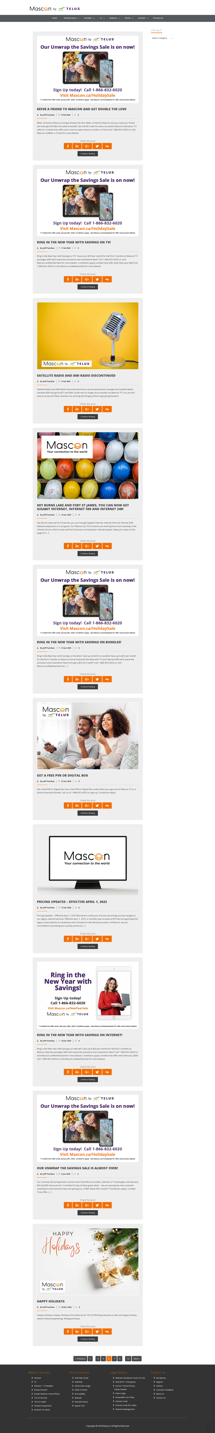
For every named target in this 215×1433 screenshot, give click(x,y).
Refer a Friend (81, 1390)
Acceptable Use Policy (124, 1397)
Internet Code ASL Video (125, 1405)
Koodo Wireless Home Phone (47, 1394)
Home (54, 18)
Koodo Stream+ (41, 1390)
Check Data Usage (82, 1386)
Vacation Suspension (43, 1405)
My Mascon (158, 18)
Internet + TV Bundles (43, 1386)
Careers (159, 1386)
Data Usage (120, 1393)
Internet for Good (42, 1409)
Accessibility (80, 1394)
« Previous (80, 1358)
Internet (88, 18)
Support (141, 18)
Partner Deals (70, 18)
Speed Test (80, 1405)
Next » (137, 1358)
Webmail (78, 1382)
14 (128, 1358)
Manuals (78, 1397)
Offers (128, 18)
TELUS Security (40, 1397)
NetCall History (81, 1401)
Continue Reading (88, 153)
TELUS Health (40, 1401)
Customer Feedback (164, 1390)
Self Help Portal (81, 1378)
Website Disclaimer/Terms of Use (130, 1378)
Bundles (113, 18)
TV (101, 18)
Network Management (125, 1409)
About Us (160, 1394)
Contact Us (161, 1397)
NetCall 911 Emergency (125, 1382)
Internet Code (121, 1401)
